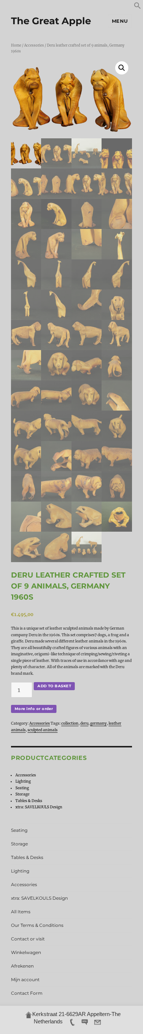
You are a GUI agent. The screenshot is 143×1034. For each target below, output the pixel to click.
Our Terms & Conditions (37, 925)
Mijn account (25, 979)
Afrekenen (22, 966)
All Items (20, 911)
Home (16, 45)
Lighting (23, 781)
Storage (22, 794)
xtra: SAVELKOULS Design (38, 807)
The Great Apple (51, 21)
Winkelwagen (26, 952)
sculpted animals (42, 730)
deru (84, 723)
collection (69, 723)
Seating (22, 788)
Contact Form (27, 993)
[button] (137, 8)
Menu (120, 21)
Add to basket (54, 686)
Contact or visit (28, 939)
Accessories (34, 45)
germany (98, 723)
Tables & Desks (28, 800)
